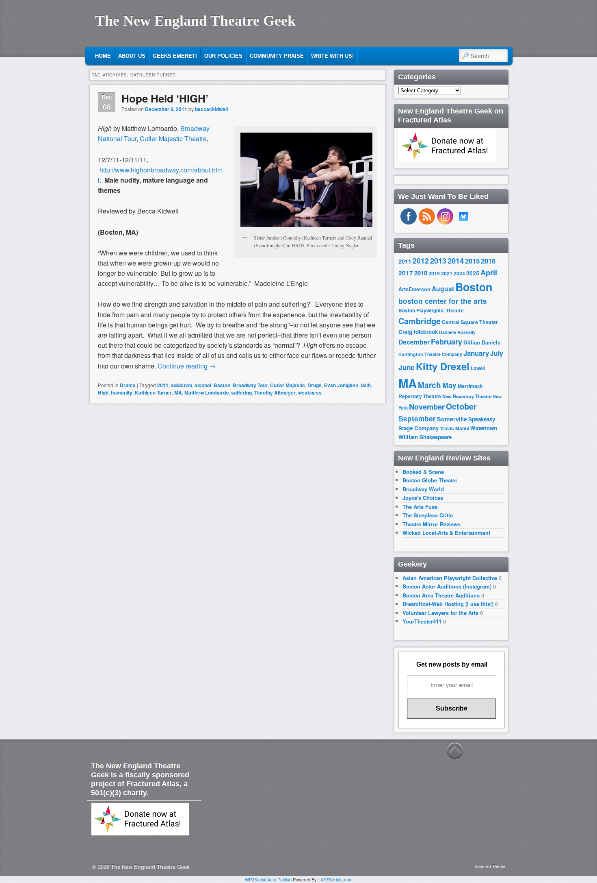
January (476, 353)
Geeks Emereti (175, 56)
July (496, 353)
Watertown (483, 428)
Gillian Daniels (481, 342)
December (414, 342)
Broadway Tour (250, 385)
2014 (456, 260)
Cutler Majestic (287, 385)
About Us (131, 56)
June (406, 367)
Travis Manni (454, 428)
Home (103, 56)
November (427, 406)
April (488, 272)
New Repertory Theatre (466, 396)
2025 (472, 273)
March (429, 384)
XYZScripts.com (336, 879)
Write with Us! (332, 56)
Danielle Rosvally (457, 332)
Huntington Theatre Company (430, 354)
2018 (420, 272)
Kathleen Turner (153, 392)
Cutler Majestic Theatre (173, 138)
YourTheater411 (421, 621)
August (443, 288)
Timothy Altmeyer (275, 392)
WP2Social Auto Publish (268, 879)
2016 (488, 261)
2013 (438, 260)
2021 (446, 273)
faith (366, 385)
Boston (222, 385)
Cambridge (419, 321)
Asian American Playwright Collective (449, 578)
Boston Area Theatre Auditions (441, 595)
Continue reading (187, 366)
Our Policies (223, 56)
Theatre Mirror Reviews (431, 524)
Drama (128, 385)
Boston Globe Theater (429, 480)
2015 (472, 261)
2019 (434, 273)
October (461, 406)
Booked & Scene (423, 471)
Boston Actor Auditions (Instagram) (446, 586)
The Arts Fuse (419, 506)
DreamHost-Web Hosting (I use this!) (447, 604)
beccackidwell (211, 109)
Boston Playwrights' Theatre (431, 310)
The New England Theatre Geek (195, 21)
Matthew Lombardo (206, 392)
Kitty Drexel (442, 366)
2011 (163, 385)
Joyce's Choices (422, 497)
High (103, 392)
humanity (121, 392)
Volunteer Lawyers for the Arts (440, 613)
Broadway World (423, 489)
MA (178, 392)
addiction (181, 385)
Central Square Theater (470, 322)
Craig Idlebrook (418, 332)
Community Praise (277, 56)
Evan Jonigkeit (341, 385)
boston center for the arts (442, 301)
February (446, 341)
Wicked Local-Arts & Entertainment (446, 532)
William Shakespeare (425, 437)
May (449, 385)
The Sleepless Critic (427, 515)
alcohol (203, 385)
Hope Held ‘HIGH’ (164, 98)
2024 (459, 273)
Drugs (314, 385)
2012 (421, 260)
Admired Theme (490, 866)
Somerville (452, 419)
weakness (310, 392)
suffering (241, 392)
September (417, 418)
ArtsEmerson (414, 289)
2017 (405, 272)
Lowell (478, 368)
